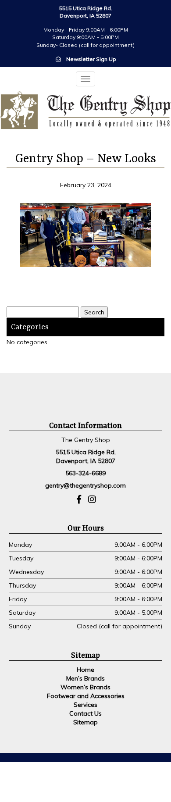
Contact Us (85, 713)
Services (85, 705)
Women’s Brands (85, 687)
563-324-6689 (85, 473)
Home (85, 670)
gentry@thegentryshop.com (85, 485)
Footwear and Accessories (86, 696)
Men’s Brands (85, 678)
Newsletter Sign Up (91, 59)
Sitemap (85, 722)
